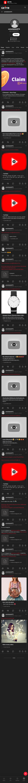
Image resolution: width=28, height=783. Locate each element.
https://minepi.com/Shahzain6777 (13, 62)
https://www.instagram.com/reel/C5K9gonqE (13, 507)
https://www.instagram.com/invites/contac (14, 532)
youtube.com (14, 238)
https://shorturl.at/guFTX (7, 576)
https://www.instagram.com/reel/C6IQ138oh (12, 269)
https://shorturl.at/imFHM (7, 618)
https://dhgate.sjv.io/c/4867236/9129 (11, 289)
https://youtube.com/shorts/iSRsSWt (11, 110)
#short (19, 266)
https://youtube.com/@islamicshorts (10, 232)
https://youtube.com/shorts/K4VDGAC (11, 333)
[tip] (14, 102)
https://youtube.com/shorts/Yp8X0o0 (11, 415)
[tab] (2, 47)
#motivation (4, 506)
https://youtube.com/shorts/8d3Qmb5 (11, 191)
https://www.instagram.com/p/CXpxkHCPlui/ (12, 457)
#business (14, 266)
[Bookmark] (20, 102)
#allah (3, 268)
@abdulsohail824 (15, 530)
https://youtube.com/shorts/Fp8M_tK (11, 460)
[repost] (8, 102)
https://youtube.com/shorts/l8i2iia (10, 150)
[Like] (3, 102)
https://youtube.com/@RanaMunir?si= (11, 263)
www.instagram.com (16, 275)
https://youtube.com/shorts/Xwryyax (11, 374)
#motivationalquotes (6, 266)
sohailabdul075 (9, 51)
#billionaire (23, 504)
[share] (22, 102)
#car (8, 506)
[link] (18, 53)
